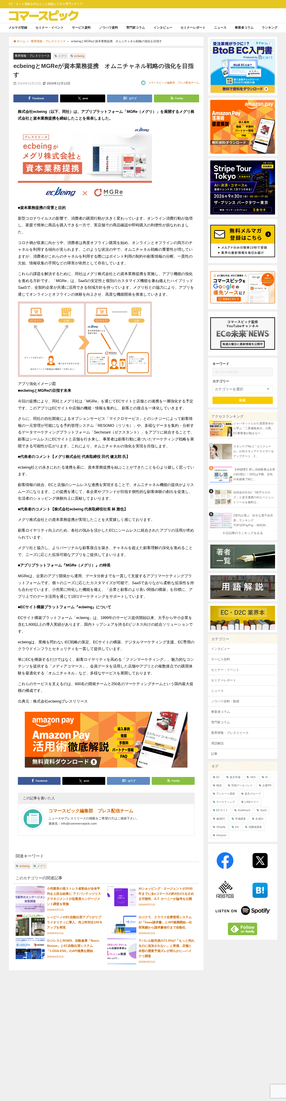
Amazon (221, 835)
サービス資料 (81, 27)
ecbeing (79, 56)
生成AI (259, 818)
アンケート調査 (225, 793)
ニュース (220, 27)
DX (237, 827)
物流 (219, 785)
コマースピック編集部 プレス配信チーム (173, 82)
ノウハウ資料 (108, 27)
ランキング (270, 27)
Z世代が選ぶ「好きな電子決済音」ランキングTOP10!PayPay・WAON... (253, 520)
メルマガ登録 (17, 27)
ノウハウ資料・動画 (225, 701)
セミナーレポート (193, 27)
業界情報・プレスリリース (32, 55)
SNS (253, 777)
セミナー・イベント (50, 27)
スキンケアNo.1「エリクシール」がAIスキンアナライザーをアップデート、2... (253, 451)
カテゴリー (220, 381)
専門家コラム (135, 27)
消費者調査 (255, 827)
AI (266, 777)
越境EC (220, 818)
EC (218, 777)
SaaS (263, 810)
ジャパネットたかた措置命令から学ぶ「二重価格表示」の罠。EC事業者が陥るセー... (253, 428)
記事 (214, 753)
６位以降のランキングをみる (242, 533)
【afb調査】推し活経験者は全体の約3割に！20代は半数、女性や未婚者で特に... (254, 474)
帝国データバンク (242, 785)
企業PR (266, 785)
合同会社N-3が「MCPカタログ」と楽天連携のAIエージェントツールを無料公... (253, 497)
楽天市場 (235, 777)
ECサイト (222, 810)
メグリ (62, 56)
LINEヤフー (252, 802)
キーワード (220, 363)
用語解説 (217, 743)
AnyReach (244, 810)
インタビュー (163, 27)
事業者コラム (244, 27)
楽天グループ (253, 793)
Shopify (220, 827)
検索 (242, 400)
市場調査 (240, 818)
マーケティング (225, 802)
